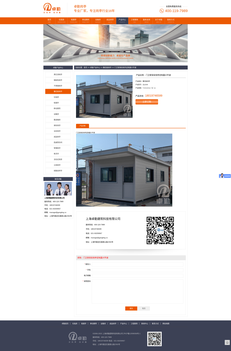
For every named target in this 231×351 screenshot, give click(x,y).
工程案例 (134, 324)
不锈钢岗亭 (58, 86)
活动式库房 (58, 159)
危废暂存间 (58, 142)
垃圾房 (56, 97)
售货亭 (56, 154)
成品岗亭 (57, 137)
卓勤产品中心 (95, 67)
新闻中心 (144, 324)
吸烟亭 (56, 103)
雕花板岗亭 (58, 91)
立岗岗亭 (57, 165)
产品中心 (123, 324)
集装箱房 (57, 120)
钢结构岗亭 (58, 80)
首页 (85, 67)
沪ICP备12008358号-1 (131, 333)
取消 (143, 308)
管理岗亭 (57, 148)
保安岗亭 (57, 125)
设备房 (56, 114)
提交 (131, 308)
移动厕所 (57, 108)
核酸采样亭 (58, 171)
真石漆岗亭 (58, 74)
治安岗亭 (57, 131)
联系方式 (155, 324)
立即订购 (146, 102)
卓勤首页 (65, 324)
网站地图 (166, 324)
